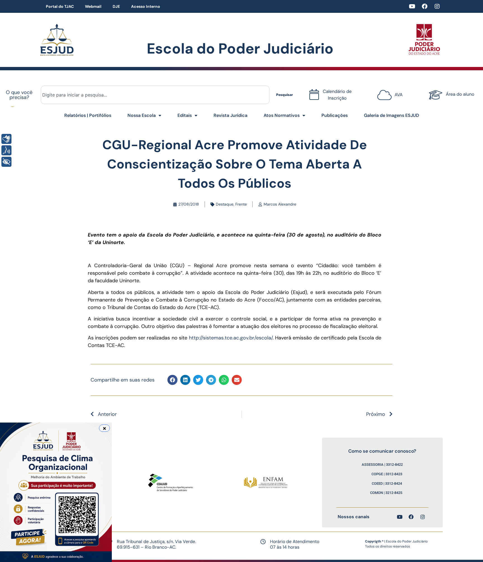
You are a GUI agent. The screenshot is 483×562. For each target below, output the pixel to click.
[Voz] (6, 150)
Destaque (224, 204)
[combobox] (155, 95)
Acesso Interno (145, 6)
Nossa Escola (141, 115)
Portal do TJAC (60, 6)
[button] (172, 380)
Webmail (93, 6)
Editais (184, 115)
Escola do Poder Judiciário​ (240, 48)
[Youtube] (412, 6)
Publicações (334, 115)
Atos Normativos (282, 115)
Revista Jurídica (230, 115)
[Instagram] (437, 6)
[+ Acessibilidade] (6, 162)
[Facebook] (424, 6)
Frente (241, 204)
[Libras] (6, 139)
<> (388, 92)
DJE (116, 6)
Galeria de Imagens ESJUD (391, 115)
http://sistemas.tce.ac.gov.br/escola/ (231, 337)
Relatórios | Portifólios (87, 115)
